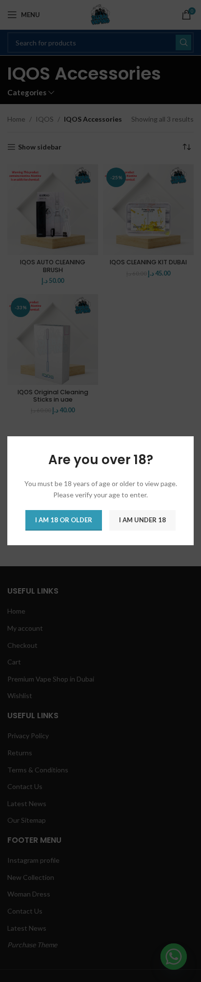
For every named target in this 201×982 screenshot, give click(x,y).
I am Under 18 (142, 520)
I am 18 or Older (63, 520)
